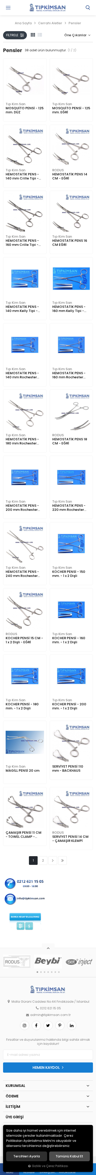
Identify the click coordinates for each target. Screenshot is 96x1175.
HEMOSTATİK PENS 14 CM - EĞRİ (69, 176)
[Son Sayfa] (62, 860)
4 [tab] (48, 972)
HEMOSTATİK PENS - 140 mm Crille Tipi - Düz (22, 176)
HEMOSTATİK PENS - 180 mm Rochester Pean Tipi (22, 441)
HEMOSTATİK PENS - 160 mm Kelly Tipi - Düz (69, 309)
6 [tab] (55, 972)
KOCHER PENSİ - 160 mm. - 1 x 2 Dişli (68, 640)
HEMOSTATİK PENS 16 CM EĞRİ (69, 242)
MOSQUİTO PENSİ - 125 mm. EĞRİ (71, 110)
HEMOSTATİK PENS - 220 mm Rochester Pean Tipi (69, 508)
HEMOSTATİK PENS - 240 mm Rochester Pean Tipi (22, 574)
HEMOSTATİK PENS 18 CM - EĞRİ (69, 441)
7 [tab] (59, 972)
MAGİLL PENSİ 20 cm (22, 770)
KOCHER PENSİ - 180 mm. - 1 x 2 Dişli (22, 706)
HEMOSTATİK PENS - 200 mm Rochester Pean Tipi (22, 508)
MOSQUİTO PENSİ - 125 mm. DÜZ (25, 110)
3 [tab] (45, 972)
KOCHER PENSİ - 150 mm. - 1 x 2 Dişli (68, 573)
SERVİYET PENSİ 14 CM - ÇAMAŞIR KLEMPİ (70, 838)
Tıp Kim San (15, 104)
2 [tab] (41, 972)
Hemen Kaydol (47, 1067)
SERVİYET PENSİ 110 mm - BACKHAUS (67, 768)
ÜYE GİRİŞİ (15, 1117)
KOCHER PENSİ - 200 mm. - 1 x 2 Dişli (69, 706)
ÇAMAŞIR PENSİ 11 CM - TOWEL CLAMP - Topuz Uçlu (23, 835)
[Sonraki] (52, 860)
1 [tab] (37, 972)
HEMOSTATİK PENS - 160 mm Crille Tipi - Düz (22, 243)
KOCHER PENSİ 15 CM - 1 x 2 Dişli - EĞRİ (24, 640)
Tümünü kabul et (69, 1156)
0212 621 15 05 (50, 1008)
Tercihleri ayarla (26, 1156)
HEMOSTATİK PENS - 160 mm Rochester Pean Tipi (69, 375)
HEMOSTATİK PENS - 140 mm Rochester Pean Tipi (22, 375)
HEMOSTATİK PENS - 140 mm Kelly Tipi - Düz (22, 309)
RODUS (58, 170)
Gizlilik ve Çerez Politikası (50, 1166)
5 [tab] (52, 972)
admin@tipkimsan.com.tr (50, 1014)
